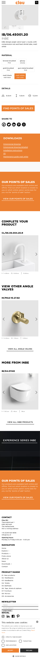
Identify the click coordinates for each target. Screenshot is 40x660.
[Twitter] (9, 124)
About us (5, 558)
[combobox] (37, 622)
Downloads (6, 564)
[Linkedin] (14, 124)
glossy (22, 62)
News (4, 561)
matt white (20, 76)
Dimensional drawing (12, 144)
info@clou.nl (6, 535)
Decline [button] (29, 650)
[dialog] (20, 639)
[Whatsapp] (24, 124)
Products (5, 553)
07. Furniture (6, 591)
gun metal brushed (25, 69)
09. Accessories (8, 596)
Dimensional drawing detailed (15, 147)
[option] (20, 15)
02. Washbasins (7, 578)
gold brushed (8, 69)
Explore (5, 551)
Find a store (6, 556)
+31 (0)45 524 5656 (9, 533)
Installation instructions (12, 150)
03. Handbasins (7, 580)
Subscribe (7, 610)
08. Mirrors (6, 593)
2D (4, 153)
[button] (20, 656)
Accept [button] (10, 650)
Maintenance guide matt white (15, 156)
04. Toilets (6, 583)
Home (4, 548)
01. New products (8, 575)
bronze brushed (9, 62)
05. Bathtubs (6, 586)
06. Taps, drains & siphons (11, 588)
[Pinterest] (19, 124)
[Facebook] (4, 124)
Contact (5, 566)
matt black (7, 76)
